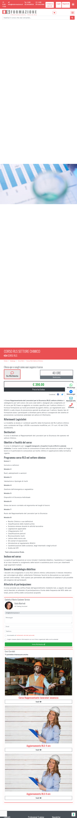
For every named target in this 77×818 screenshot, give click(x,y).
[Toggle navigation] (73, 12)
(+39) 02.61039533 (29, 3)
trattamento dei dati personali (25, 635)
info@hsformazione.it (15, 4)
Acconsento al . (21, 635)
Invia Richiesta (37, 644)
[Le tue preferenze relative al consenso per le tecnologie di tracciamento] (73, 814)
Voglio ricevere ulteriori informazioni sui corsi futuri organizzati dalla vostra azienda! (32, 639)
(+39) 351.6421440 (39, 3)
